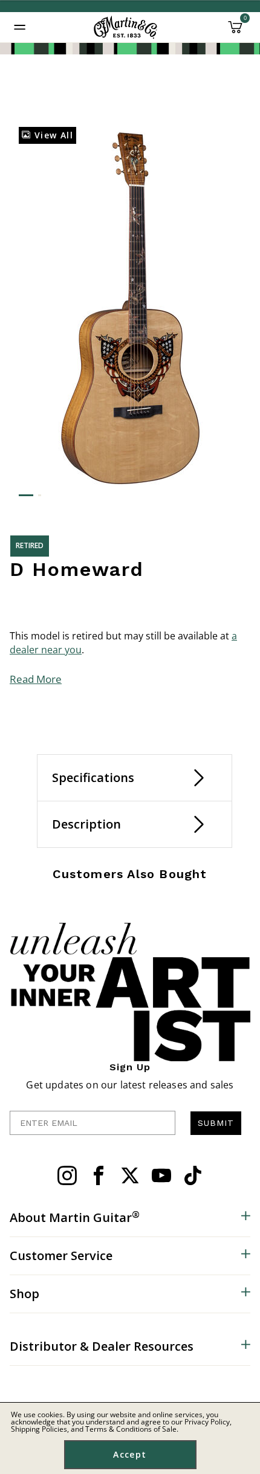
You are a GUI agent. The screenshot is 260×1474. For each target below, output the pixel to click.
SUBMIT (216, 1123)
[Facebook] (98, 1175)
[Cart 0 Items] (235, 31)
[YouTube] (161, 1175)
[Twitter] (130, 1175)
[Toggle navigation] (20, 27)
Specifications (93, 777)
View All (52, 135)
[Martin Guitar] (125, 27)
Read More (36, 679)
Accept (129, 1454)
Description (86, 824)
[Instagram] (67, 1175)
